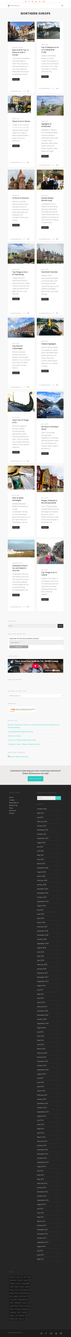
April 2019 (40, 918)
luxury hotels (13, 1299)
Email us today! (35, 778)
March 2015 (41, 1091)
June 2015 (40, 1082)
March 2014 (41, 1137)
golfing (11, 1293)
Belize (29, 1277)
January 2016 (41, 1057)
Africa (18, 1277)
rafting (21, 1306)
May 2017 (40, 994)
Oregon (24, 1302)
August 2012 (41, 1204)
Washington (21, 1315)
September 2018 (43, 944)
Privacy (11, 813)
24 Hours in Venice (14, 736)
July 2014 (40, 1120)
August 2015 (41, 1074)
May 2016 (40, 1040)
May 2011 (40, 1259)
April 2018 (40, 960)
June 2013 (40, 1175)
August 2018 (41, 948)
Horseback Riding (23, 1293)
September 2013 (43, 1162)
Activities (13, 98)
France (16, 1290)
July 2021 (40, 847)
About (11, 797)
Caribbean (12, 1283)
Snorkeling (17, 1309)
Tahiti (19, 1312)
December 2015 (42, 1061)
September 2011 (43, 1242)
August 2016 (41, 1028)
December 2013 (42, 1150)
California (20, 1280)
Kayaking (15, 1296)
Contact (12, 800)
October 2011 (42, 1238)
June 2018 (40, 952)
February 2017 (42, 1007)
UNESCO (12, 1315)
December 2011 (42, 1230)
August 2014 (41, 1116)
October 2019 (42, 897)
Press (11, 808)
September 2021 (43, 838)
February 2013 (42, 1183)
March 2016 (41, 1049)
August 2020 (41, 872)
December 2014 (42, 1103)
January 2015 (41, 1099)
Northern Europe (16, 394)
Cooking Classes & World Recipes (49, 172)
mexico (11, 1302)
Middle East (18, 1302)
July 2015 (40, 1078)
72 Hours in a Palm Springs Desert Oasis (22, 740)
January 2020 (41, 885)
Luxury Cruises (22, 1296)
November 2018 (42, 935)
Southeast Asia (25, 1309)
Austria (13, 24)
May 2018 (40, 956)
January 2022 (41, 826)
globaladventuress (16, 91)
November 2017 (42, 977)
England (16, 1286)
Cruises (18, 1283)
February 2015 (42, 1095)
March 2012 (41, 1221)
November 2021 (42, 830)
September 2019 (43, 901)
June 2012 (40, 1213)
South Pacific (13, 1312)
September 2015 (43, 1070)
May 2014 (40, 1129)
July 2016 (40, 1032)
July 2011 (40, 1251)
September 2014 (43, 1112)
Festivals (27, 1286)
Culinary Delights (25, 1283)
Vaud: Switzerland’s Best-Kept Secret (20, 732)
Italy (11, 1296)
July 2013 (40, 1171)
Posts (12, 172)
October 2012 (42, 1196)
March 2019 (41, 922)
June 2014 (40, 1124)
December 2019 (42, 889)
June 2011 (40, 1255)
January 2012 (41, 1225)
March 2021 (41, 864)
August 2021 (41, 843)
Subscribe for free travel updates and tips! (24, 638)
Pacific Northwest (14, 1306)
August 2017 (41, 986)
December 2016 (42, 1011)
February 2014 (42, 1141)
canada (26, 1280)
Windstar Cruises (14, 1318)
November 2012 (42, 1192)
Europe (22, 1286)
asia (25, 1277)
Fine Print (12, 811)
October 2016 (42, 1019)
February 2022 (42, 822)
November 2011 (42, 1234)
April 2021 (40, 859)
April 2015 (40, 1087)
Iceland (42, 542)
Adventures (12, 1277)
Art (22, 1277)
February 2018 (42, 965)
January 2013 (41, 1188)
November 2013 (42, 1154)
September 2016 (43, 1023)
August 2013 (41, 1166)
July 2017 (40, 990)
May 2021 (40, 855)
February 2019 (42, 927)
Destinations (43, 98)
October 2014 (42, 1108)
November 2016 (42, 1015)
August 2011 (41, 1246)
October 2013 (42, 1158)
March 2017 (41, 1002)
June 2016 (40, 1036)
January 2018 (41, 969)
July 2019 (40, 910)
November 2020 (42, 868)
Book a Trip (13, 805)
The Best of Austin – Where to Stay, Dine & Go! (24, 744)
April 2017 (40, 998)
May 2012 (40, 1217)
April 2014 (40, 1133)
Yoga (26, 1318)
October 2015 (42, 1066)
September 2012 (43, 1200)
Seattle (11, 1309)
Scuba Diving (28, 1306)
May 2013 (40, 1179)
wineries (21, 1318)
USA (16, 1315)
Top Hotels (24, 1312)
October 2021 (42, 834)
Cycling (11, 1286)
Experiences (14, 468)
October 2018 (42, 939)
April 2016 (40, 1044)
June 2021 (40, 851)
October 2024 (42, 809)
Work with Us (13, 803)
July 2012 (40, 1209)
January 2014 (41, 1145)
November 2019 (42, 893)
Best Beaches (13, 1280)
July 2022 (40, 817)
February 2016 (42, 1053)
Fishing (11, 1290)
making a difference (23, 1299)
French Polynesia (24, 1290)
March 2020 (41, 876)
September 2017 (43, 981)
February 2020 (42, 880)
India (30, 1293)
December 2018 (42, 931)
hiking (16, 1293)
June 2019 (40, 914)
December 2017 (42, 973)
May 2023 (40, 813)
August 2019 (41, 906)
